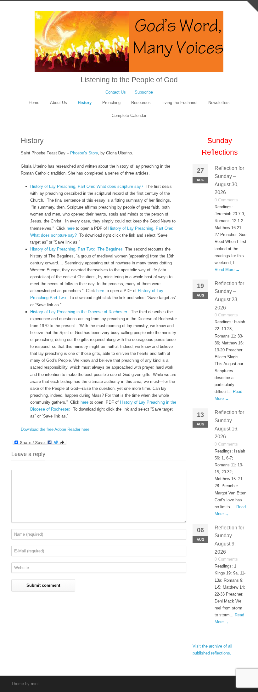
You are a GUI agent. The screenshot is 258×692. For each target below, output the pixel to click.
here (71, 228)
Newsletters (219, 102)
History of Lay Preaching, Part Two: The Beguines (76, 249)
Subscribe (144, 92)
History (85, 102)
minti (35, 683)
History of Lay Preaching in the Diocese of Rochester (78, 311)
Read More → (227, 269)
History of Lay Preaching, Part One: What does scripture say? (86, 186)
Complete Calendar (129, 115)
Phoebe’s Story (84, 153)
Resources (141, 102)
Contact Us (115, 92)
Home (34, 102)
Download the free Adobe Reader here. (56, 429)
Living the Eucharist (179, 102)
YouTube (228, 683)
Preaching (111, 102)
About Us (58, 102)
